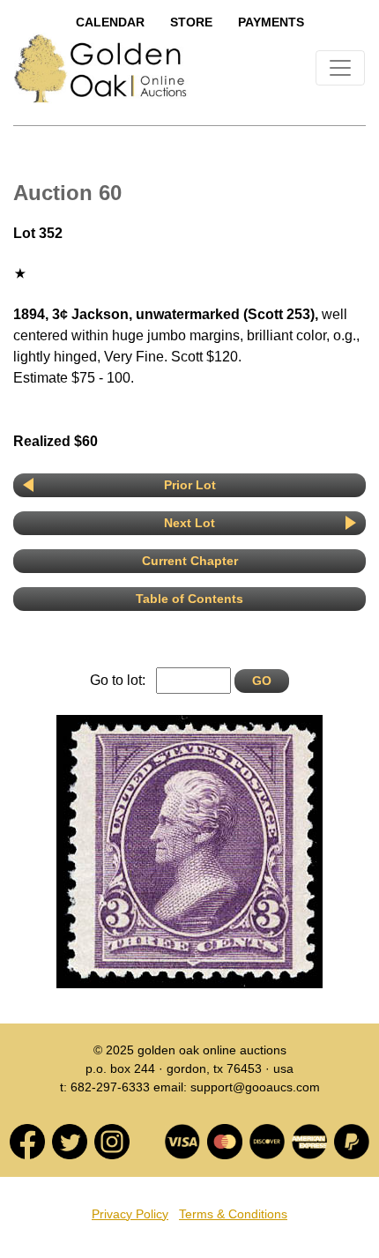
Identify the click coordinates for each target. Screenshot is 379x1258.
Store (191, 22)
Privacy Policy (130, 1214)
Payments (271, 22)
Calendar (110, 22)
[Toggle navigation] (340, 68)
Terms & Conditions (233, 1214)
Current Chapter (190, 561)
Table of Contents (189, 599)
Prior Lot (190, 485)
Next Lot (189, 523)
